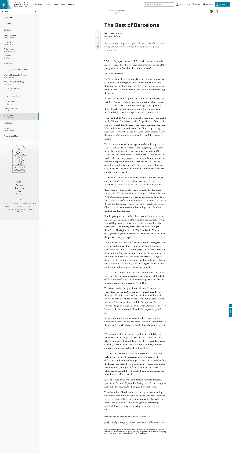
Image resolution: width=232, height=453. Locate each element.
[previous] (42, 229)
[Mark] (98, 38)
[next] (228, 229)
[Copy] (98, 43)
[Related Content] (221, 11)
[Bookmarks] (216, 11)
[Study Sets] (211, 11)
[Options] (227, 11)
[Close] (98, 33)
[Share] (98, 46)
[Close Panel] (36, 11)
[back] (3, 11)
